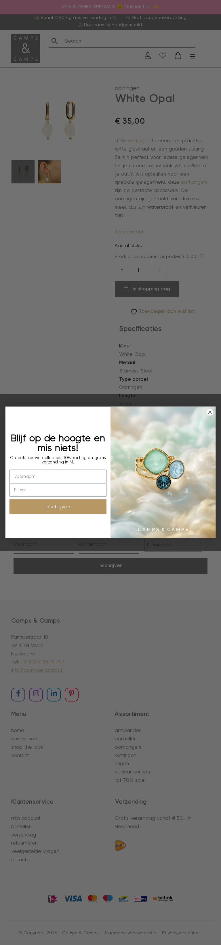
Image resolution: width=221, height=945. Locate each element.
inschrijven (58, 506)
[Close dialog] (209, 412)
